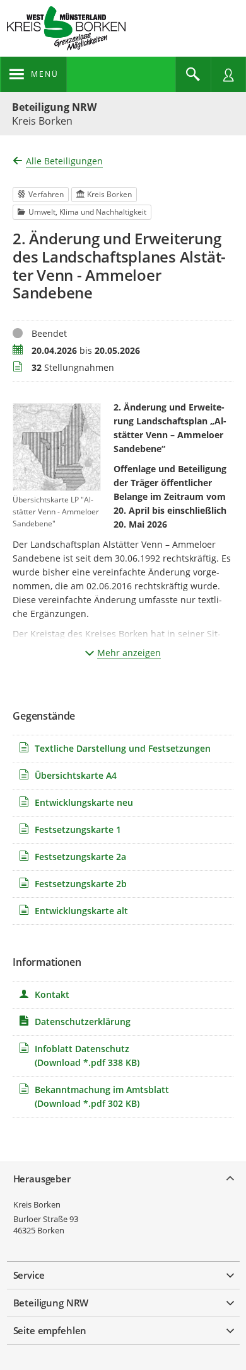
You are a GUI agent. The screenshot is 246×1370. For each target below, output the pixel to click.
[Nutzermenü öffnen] (228, 74)
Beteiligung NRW (54, 107)
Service (29, 1275)
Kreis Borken (37, 1204)
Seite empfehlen (50, 1330)
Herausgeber (42, 1178)
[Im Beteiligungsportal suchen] (193, 74)
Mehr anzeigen (129, 653)
